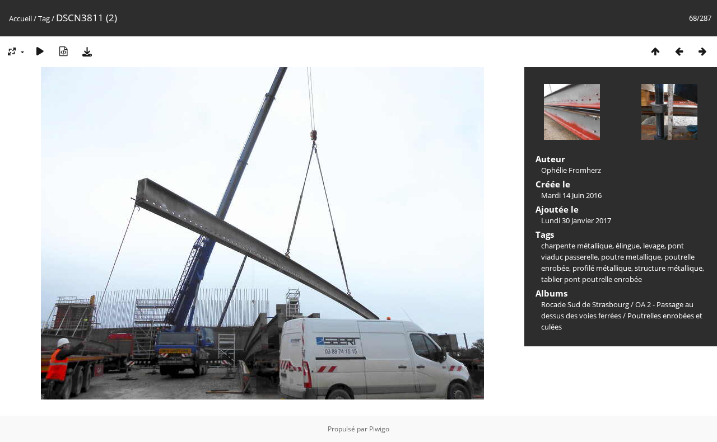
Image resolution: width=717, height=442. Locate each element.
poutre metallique (631, 257)
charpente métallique (576, 246)
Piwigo (379, 429)
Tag (44, 18)
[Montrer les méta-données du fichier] (63, 51)
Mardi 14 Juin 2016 (571, 195)
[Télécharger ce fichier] (87, 51)
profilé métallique (601, 268)
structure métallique (668, 268)
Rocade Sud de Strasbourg (585, 304)
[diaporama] (40, 51)
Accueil (20, 18)
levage (653, 246)
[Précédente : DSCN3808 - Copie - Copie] (679, 51)
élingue (628, 246)
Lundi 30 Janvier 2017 (576, 220)
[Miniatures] (655, 51)
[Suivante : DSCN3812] (702, 51)
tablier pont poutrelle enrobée (591, 279)
